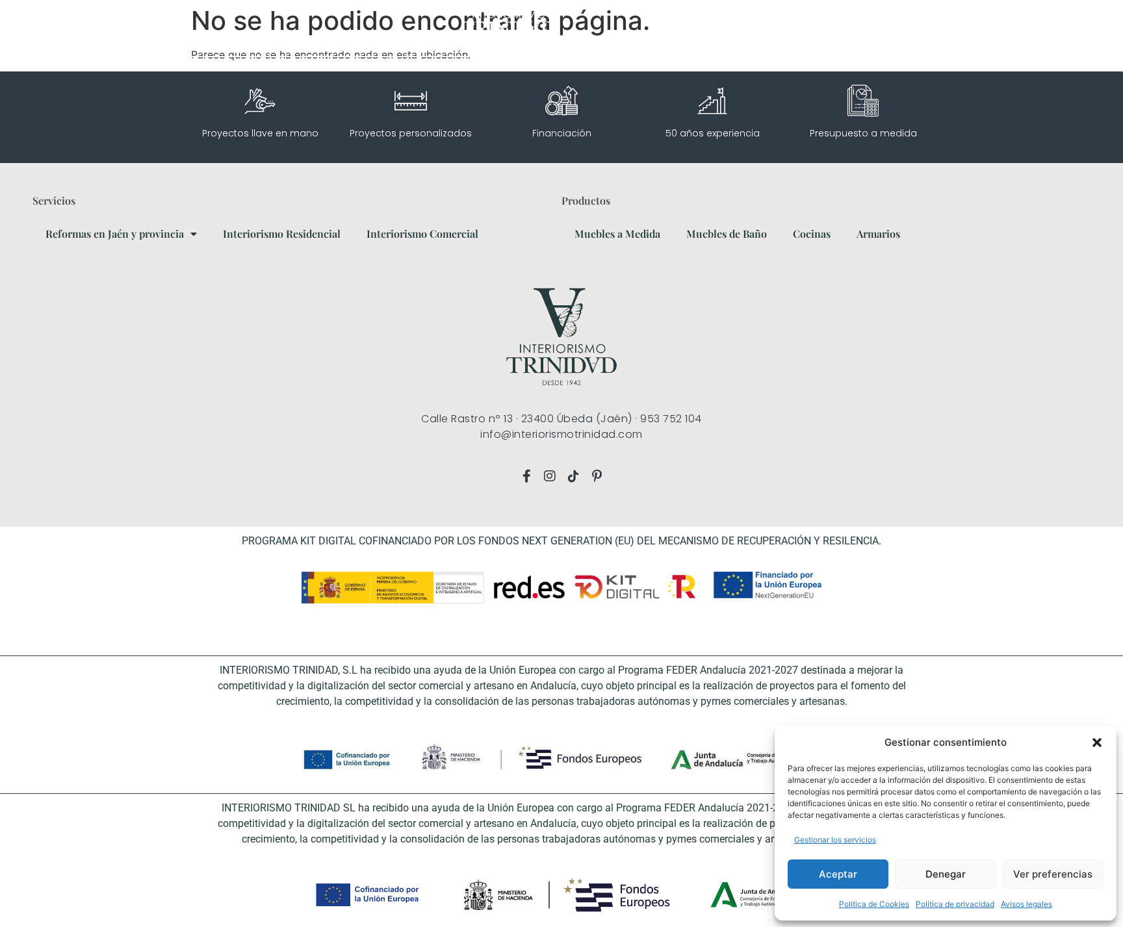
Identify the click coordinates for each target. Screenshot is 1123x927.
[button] (1097, 742)
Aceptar (838, 874)
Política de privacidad (955, 904)
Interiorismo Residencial (282, 233)
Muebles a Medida (617, 233)
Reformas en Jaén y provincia (114, 233)
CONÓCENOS (947, 27)
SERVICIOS (801, 27)
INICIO (752, 27)
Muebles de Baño (726, 233)
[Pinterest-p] (118, 28)
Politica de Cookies (874, 904)
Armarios (878, 233)
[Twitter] (137, 28)
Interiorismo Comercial (422, 233)
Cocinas (812, 233)
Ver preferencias (1052, 874)
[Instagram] (81, 28)
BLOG (998, 27)
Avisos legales (1026, 904)
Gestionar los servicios (835, 839)
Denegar (945, 874)
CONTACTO (1046, 27)
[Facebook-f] (63, 28)
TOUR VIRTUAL (877, 27)
